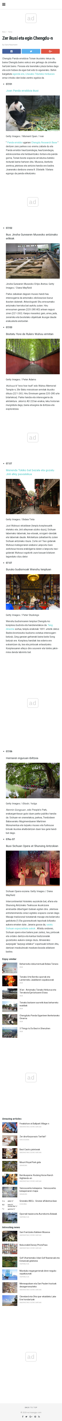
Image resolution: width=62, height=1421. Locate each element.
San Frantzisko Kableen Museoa (35, 1232)
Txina (10, 32)
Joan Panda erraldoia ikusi (22, 90)
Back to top (31, 1408)
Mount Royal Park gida (30, 1162)
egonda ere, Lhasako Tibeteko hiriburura (33, 74)
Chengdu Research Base (44, 142)
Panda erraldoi (14, 142)
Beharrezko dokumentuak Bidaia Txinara (39, 964)
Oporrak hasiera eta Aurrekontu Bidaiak (38, 1214)
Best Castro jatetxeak (30, 1149)
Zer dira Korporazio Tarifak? (33, 1136)
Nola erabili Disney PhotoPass (34, 1245)
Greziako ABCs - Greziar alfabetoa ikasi (38, 1201)
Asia (4, 32)
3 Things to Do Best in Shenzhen (35, 1028)
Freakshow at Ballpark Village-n (34, 1123)
